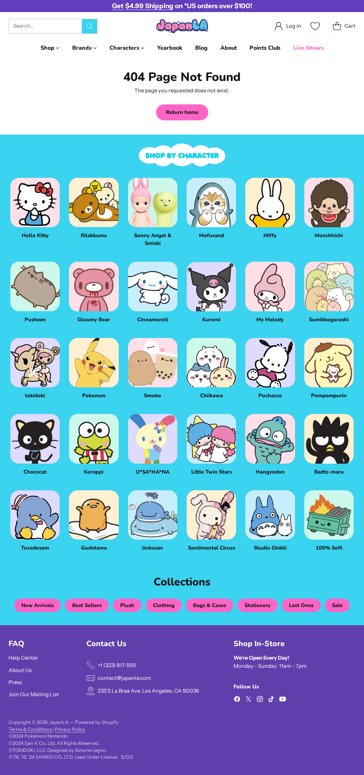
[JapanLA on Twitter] (248, 700)
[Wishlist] (314, 26)
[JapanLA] (182, 26)
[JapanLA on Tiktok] (271, 700)
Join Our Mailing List (34, 694)
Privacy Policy (70, 729)
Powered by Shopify (96, 722)
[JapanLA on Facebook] (237, 700)
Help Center (23, 658)
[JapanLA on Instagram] (260, 700)
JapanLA (59, 722)
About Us (20, 670)
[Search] (89, 26)
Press (15, 682)
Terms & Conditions (31, 729)
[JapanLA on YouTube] (282, 700)
